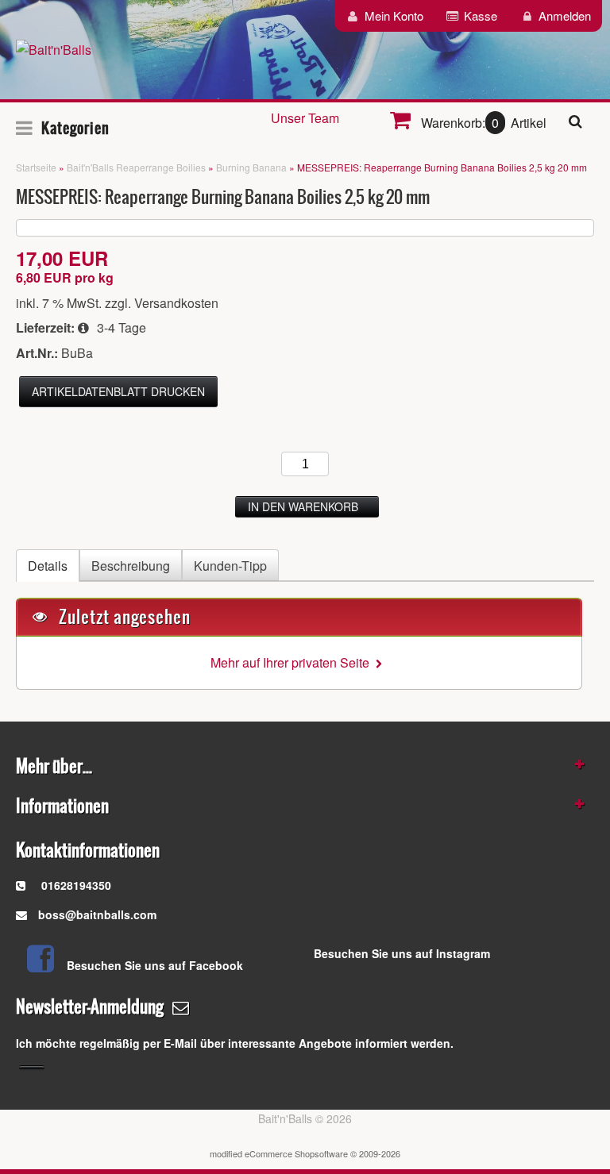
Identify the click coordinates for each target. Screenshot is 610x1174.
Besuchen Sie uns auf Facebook (155, 965)
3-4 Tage (121, 327)
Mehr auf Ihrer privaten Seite (293, 662)
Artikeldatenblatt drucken (118, 391)
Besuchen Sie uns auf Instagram (402, 953)
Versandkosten (176, 303)
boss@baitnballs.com (97, 914)
